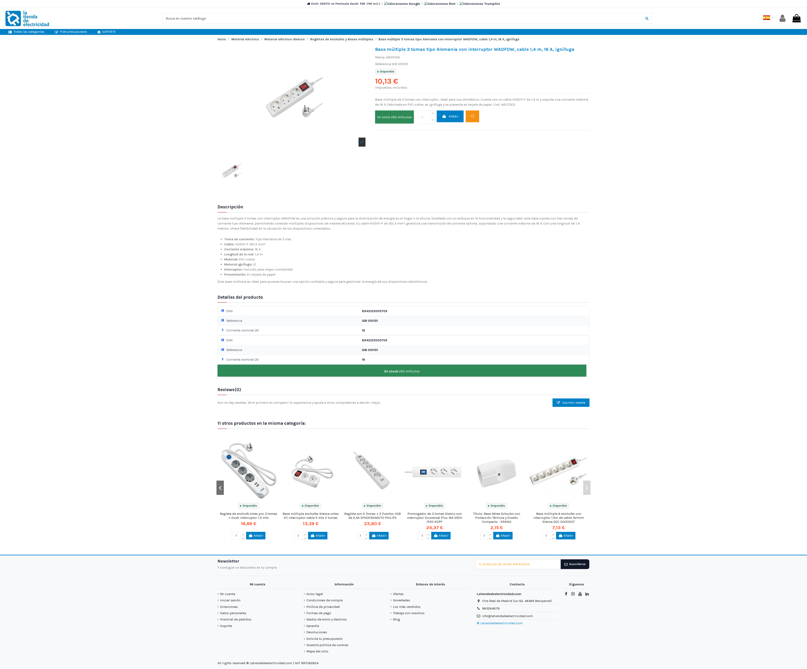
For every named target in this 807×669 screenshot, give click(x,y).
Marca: (380, 57)
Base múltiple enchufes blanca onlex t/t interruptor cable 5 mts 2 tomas (311, 516)
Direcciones (229, 607)
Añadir (454, 116)
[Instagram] (572, 594)
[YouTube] (579, 594)
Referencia (383, 64)
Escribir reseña (573, 403)
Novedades (401, 600)
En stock (383, 117)
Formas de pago (318, 613)
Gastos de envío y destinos (326, 619)
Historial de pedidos (235, 619)
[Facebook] (565, 594)
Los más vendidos (407, 607)
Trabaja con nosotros (409, 613)
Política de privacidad (323, 607)
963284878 (491, 608)
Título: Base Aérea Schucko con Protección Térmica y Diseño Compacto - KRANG (496, 518)
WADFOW (393, 57)
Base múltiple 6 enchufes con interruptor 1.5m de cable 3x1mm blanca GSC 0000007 (558, 518)
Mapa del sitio (317, 651)
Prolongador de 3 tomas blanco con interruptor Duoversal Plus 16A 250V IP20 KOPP (434, 518)
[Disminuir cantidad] (432, 120)
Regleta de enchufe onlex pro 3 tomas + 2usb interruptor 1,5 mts (248, 516)
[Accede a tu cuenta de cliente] (782, 18)
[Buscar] (647, 18)
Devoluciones (316, 632)
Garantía (312, 626)
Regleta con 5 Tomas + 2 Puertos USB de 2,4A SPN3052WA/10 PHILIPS (372, 516)
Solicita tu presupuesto (324, 639)
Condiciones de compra (324, 600)
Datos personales (233, 613)
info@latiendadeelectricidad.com (507, 616)
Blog (396, 619)
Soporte (226, 626)
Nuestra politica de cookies (327, 645)
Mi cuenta (227, 594)
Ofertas (398, 594)
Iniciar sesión (230, 600)
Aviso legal (314, 594)
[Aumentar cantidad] (432, 113)
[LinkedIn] (586, 594)
